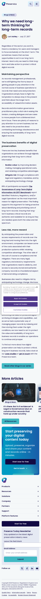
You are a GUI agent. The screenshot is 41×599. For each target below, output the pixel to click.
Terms (29, 592)
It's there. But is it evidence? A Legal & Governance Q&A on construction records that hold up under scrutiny (18, 410)
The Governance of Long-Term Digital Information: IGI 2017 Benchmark (17, 189)
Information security (18, 592)
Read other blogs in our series (17, 366)
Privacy (34, 592)
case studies (10, 354)
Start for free (20, 523)
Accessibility (12, 595)
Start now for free (20, 461)
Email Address (9, 548)
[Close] (37, 287)
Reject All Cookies (20, 298)
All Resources (10, 421)
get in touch (24, 354)
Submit (20, 559)
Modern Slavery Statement (27, 595)
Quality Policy (6, 592)
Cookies (4, 595)
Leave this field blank (13, 541)
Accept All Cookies (20, 304)
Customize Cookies (20, 310)
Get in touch (19, 468)
